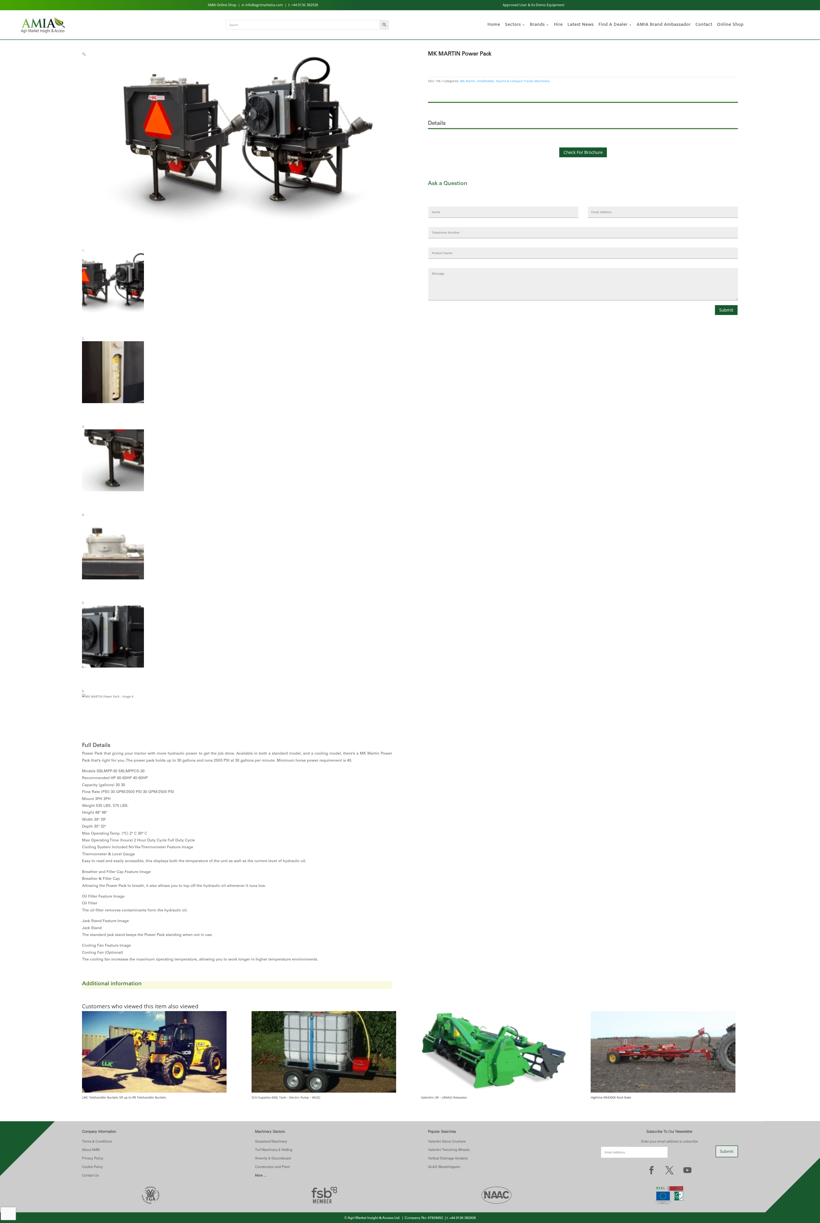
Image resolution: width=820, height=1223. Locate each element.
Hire (558, 25)
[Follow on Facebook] (651, 1170)
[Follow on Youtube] (687, 1170)
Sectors (513, 25)
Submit (726, 310)
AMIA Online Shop (222, 5)
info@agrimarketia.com (264, 5)
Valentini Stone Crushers (447, 1141)
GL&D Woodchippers (444, 1167)
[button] (84, 54)
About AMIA (91, 1149)
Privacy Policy (92, 1158)
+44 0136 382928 (304, 5)
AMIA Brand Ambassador (664, 25)
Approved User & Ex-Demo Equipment (533, 5)
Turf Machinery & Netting (273, 1149)
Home (493, 25)
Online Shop (730, 25)
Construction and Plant (272, 1167)
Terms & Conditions (97, 1141)
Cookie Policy (92, 1167)
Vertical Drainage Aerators (448, 1158)
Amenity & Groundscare (273, 1158)
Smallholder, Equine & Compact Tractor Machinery (513, 81)
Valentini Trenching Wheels (449, 1149)
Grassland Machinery (271, 1141)
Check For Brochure (583, 152)
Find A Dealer (613, 25)
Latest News (580, 25)
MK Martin (467, 81)
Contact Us (90, 1175)
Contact (703, 25)
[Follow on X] (669, 1170)
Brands (537, 25)
